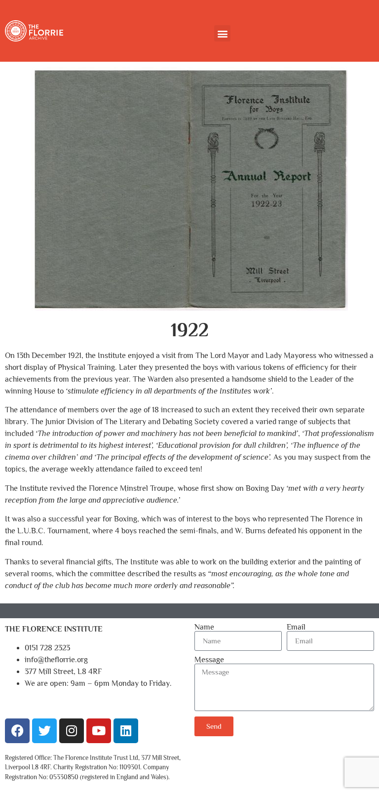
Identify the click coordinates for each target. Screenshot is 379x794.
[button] (222, 33)
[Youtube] (98, 730)
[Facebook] (17, 730)
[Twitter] (44, 730)
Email (296, 627)
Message (209, 660)
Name (204, 627)
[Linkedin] (126, 730)
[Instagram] (71, 730)
